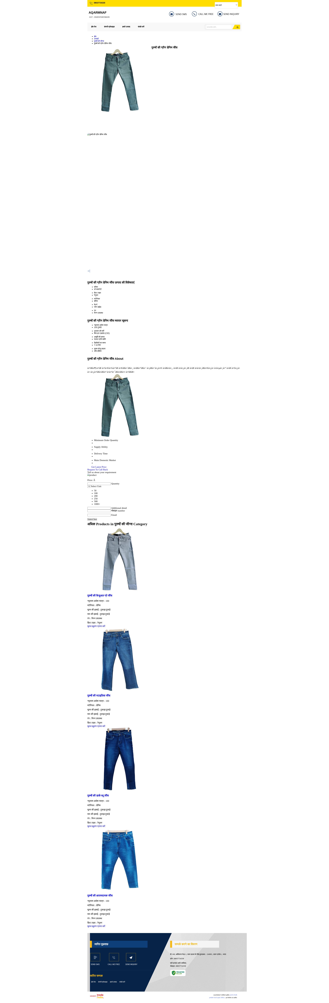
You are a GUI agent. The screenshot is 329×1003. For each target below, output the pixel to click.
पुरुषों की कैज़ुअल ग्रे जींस (99, 595)
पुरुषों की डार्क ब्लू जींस (98, 795)
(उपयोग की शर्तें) (233, 995)
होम (95, 36)
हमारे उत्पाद (126, 27)
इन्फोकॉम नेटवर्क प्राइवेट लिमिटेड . (217, 997)
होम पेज (93, 27)
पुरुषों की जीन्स (99, 41)
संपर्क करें (141, 27)
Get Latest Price (98, 467)
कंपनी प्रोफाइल (109, 27)
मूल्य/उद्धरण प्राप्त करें (96, 626)
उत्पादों (96, 39)
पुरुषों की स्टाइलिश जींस (98, 695)
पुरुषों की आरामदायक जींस (100, 895)
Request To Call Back (97, 469)
